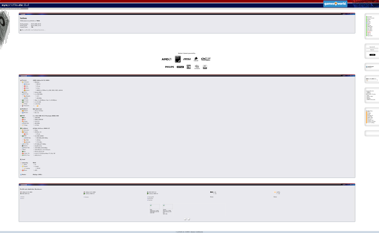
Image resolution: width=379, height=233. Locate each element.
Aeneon (87, 197)
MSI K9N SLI (37, 109)
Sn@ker (369, 92)
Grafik (369, 113)
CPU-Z (369, 33)
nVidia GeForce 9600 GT (41, 128)
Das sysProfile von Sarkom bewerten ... (34, 29)
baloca (368, 97)
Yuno (368, 95)
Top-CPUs (369, 28)
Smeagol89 (151, 196)
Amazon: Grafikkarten (197, 231)
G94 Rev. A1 (38, 132)
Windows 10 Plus (371, 121)
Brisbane (37, 82)
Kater (23, 196)
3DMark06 (369, 26)
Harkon (369, 98)
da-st (23, 198)
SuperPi (369, 25)
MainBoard (370, 115)
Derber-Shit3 (370, 96)
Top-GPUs (369, 29)
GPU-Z (369, 34)
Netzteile (369, 119)
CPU (368, 112)
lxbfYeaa (369, 93)
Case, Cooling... (371, 122)
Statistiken (369, 30)
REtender (150, 198)
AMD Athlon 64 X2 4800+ (41, 80)
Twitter (369, 23)
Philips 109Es (37, 174)
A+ (35, 164)
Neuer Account (370, 18)
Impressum (369, 35)
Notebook (369, 116)
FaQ (368, 20)
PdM (368, 24)
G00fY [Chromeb (371, 99)
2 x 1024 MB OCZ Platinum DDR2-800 (46, 116)
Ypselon (150, 200)
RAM (368, 114)
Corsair (37, 166)
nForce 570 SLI (39, 111)
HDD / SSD (370, 117)
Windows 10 (370, 120)
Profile (369, 21)
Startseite (369, 16)
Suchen (369, 19)
